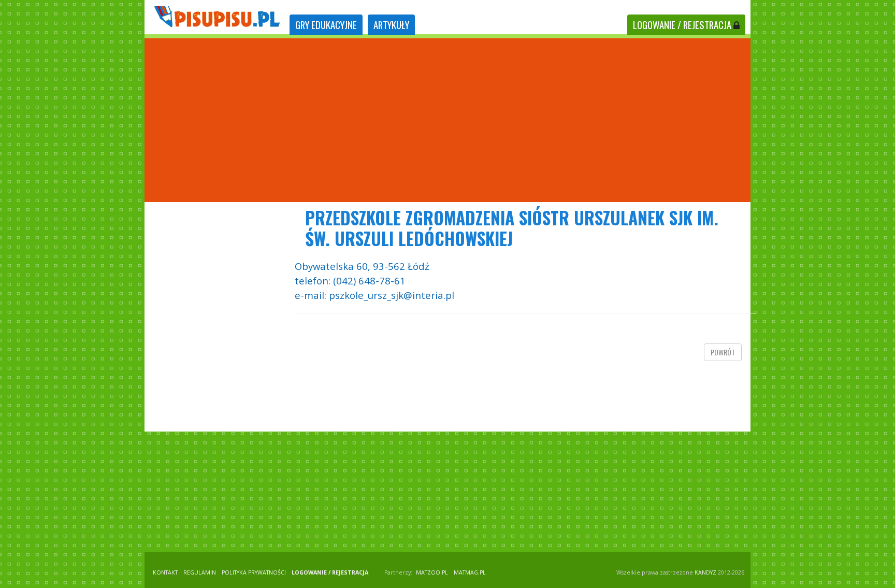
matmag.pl (470, 572)
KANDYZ (705, 572)
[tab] (326, 25)
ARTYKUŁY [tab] (391, 25)
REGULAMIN (199, 572)
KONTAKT (165, 572)
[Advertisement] (447, 120)
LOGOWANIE (682, 25)
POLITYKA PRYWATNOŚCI (254, 572)
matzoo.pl (432, 572)
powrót (723, 352)
